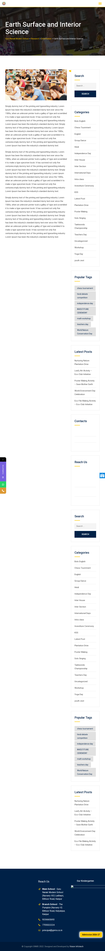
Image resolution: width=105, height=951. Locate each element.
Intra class (79, 179)
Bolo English (80, 121)
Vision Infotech (76, 946)
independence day (85, 303)
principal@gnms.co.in (52, 930)
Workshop (79, 247)
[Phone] (3, 491)
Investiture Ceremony (84, 186)
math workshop (84, 318)
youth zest (79, 260)
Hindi (77, 147)
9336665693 (48, 919)
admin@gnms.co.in (87, 499)
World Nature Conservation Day (84, 332)
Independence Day (83, 153)
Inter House (80, 160)
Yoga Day (79, 254)
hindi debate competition (82, 296)
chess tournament (85, 288)
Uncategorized (81, 241)
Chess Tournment (83, 127)
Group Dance (80, 140)
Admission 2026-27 (91, 935)
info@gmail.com (86, 445)
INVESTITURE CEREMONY (83, 311)
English (78, 134)
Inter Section (80, 166)
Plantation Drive (81, 205)
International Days (83, 173)
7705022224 (48, 925)
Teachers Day (81, 234)
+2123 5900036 (86, 439)
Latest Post (80, 198)
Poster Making (81, 211)
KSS (76, 192)
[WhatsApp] (3, 484)
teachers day (82, 324)
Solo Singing (80, 218)
